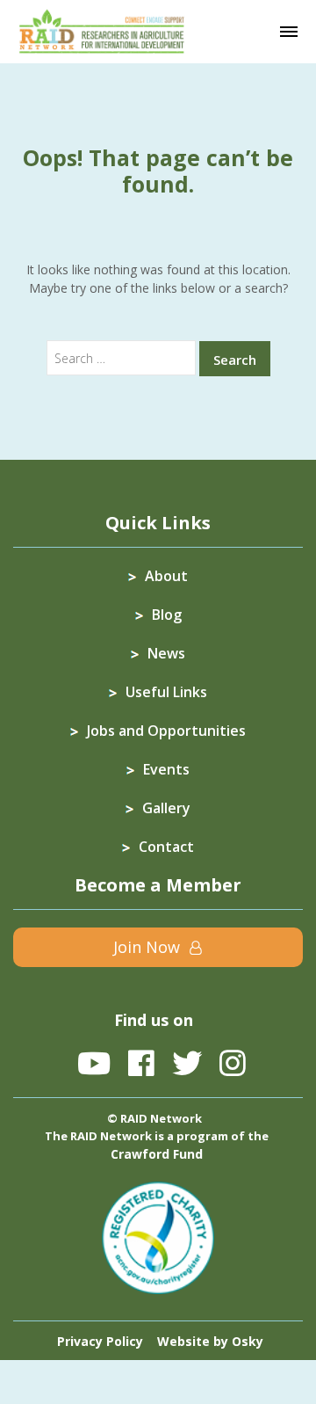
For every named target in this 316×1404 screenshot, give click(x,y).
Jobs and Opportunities (166, 730)
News (166, 653)
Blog (167, 614)
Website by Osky (210, 1341)
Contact (166, 846)
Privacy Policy (100, 1341)
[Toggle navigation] (289, 31)
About (166, 576)
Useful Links (166, 692)
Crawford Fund (157, 1154)
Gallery (166, 808)
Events (166, 769)
